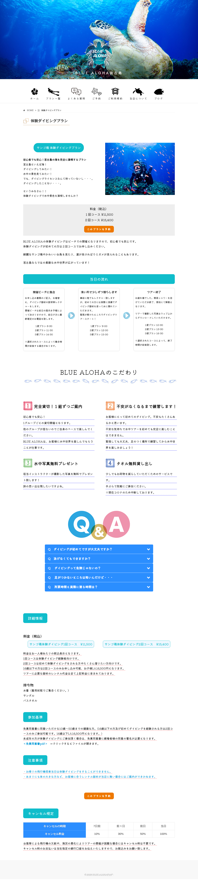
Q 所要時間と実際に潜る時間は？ (73, 587)
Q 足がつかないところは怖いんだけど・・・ (80, 577)
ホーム (34, 98)
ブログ (158, 98)
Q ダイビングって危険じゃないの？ (74, 568)
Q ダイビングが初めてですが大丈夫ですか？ (80, 549)
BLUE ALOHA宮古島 (42, 81)
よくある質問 (76, 98)
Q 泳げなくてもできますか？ (69, 558)
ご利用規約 (115, 98)
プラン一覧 (53, 98)
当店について (138, 98)
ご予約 (96, 98)
